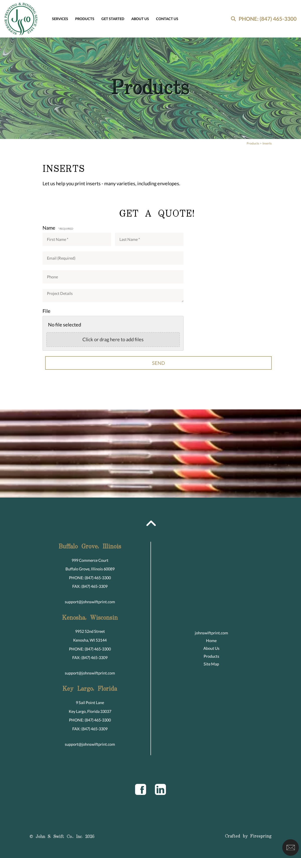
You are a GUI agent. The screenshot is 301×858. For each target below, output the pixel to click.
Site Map (211, 663)
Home (211, 640)
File (46, 311)
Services (60, 19)
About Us (140, 19)
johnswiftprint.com (211, 632)
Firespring (261, 836)
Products (84, 19)
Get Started (112, 19)
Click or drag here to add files (113, 339)
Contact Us (167, 19)
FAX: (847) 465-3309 (90, 586)
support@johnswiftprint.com (90, 601)
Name (49, 228)
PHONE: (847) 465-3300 (268, 18)
